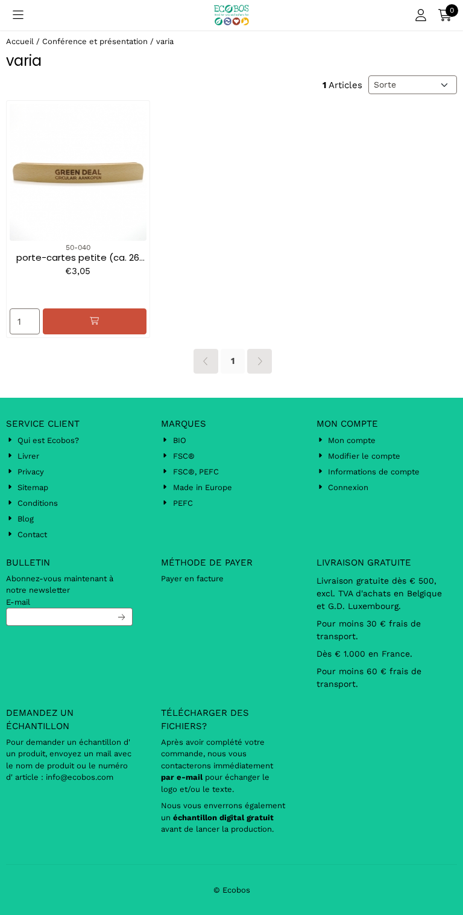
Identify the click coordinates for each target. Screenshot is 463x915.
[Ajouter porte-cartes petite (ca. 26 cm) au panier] (94, 321)
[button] (18, 15)
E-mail (18, 602)
